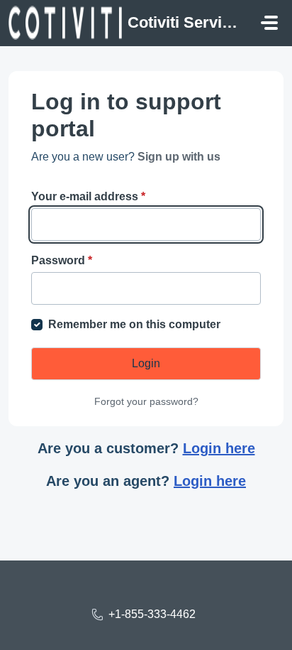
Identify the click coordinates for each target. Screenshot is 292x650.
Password (61, 260)
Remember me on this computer (134, 324)
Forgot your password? (146, 401)
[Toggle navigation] (269, 23)
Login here (219, 448)
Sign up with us (178, 157)
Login (146, 363)
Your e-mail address (88, 196)
